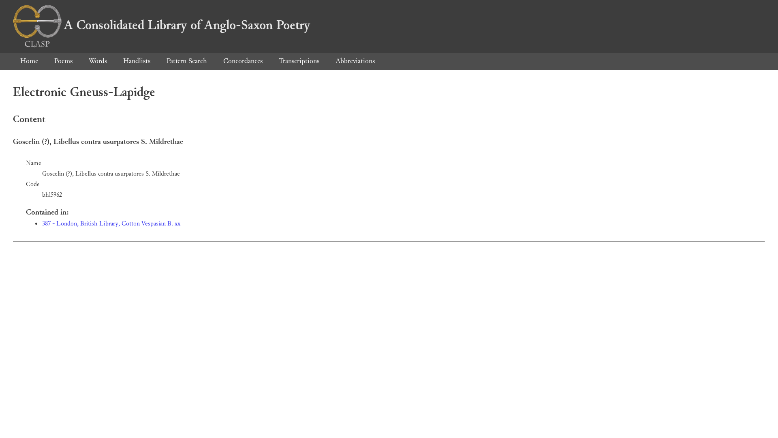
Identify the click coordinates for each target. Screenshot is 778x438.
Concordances (243, 61)
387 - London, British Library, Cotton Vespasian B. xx (111, 223)
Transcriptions (299, 61)
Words (98, 61)
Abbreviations (355, 61)
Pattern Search (187, 61)
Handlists (136, 61)
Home (29, 61)
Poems (63, 61)
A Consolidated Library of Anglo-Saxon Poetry (187, 25)
